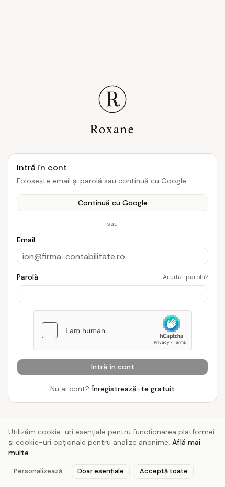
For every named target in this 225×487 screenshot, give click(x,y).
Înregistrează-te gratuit (133, 388)
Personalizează (38, 471)
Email (26, 239)
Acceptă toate (164, 471)
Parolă (27, 277)
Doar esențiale (100, 471)
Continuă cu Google (113, 202)
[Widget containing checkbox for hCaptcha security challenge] (112, 330)
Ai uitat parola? (185, 277)
